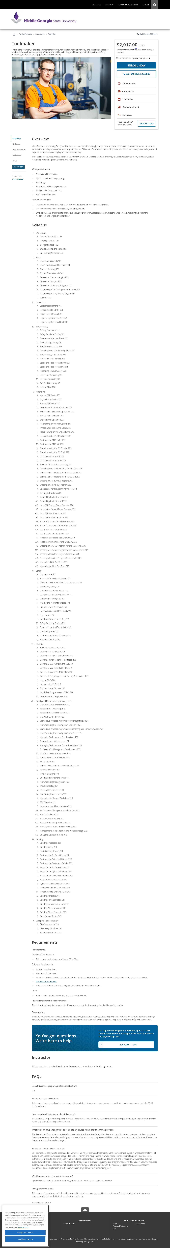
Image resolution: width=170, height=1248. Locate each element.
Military (116, 1223)
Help (115, 1229)
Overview (17, 138)
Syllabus (16, 144)
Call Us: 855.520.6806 (147, 34)
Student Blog (140, 1223)
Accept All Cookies (25, 1233)
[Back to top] (85, 1219)
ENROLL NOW (136, 65)
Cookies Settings (25, 1239)
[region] (25, 1226)
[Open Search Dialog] (154, 4)
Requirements (19, 149)
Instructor (17, 155)
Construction (39, 34)
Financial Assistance (120, 1226)
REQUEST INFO (147, 123)
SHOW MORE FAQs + (41, 1202)
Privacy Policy (89, 1242)
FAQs (15, 160)
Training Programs (25, 34)
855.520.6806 (17, 179)
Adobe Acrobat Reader (46, 981)
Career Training (69, 1223)
